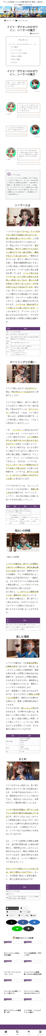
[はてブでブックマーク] (34, 922)
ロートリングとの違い (20, 53)
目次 (20, 40)
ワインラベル (13, 908)
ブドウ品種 (26, 912)
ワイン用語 (24, 915)
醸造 (34, 915)
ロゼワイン (12, 915)
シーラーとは (16, 50)
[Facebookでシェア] (22, 922)
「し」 (25, 908)
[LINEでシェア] (17, 928)
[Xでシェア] (11, 922)
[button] (28, 928)
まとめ (14, 62)
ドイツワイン (13, 912)
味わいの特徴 (16, 56)
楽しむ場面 (16, 59)
